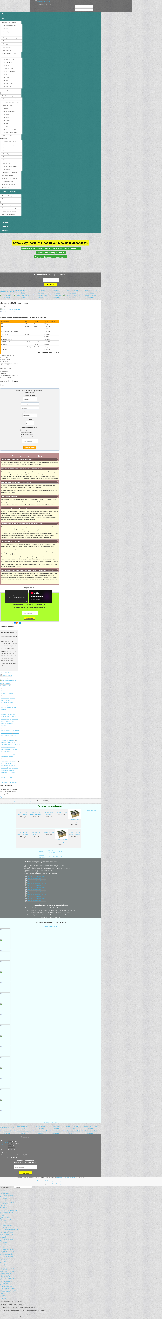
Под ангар (3, 1220)
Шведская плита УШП (6, 1212)
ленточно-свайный (6, 733)
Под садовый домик (6, 1226)
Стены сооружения (29, 411)
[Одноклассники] (17, 623)
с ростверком (5, 716)
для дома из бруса (11, 765)
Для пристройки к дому (7, 1202)
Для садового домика (6, 1249)
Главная (2, 1190)
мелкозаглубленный (7, 700)
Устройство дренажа (26, 432)
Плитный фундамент (6, 1286)
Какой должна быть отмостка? (10, 541)
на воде (10, 763)
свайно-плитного (11, 735)
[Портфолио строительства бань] (5, 933)
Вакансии (3, 1297)
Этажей (30, 419)
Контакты (3, 1298)
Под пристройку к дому (7, 1251)
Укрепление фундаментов (9, 782)
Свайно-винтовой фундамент (9, 761)
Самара (65, 1184)
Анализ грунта (25, 430)
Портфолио (3, 1295)
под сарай (10, 723)
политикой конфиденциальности (65, 1177)
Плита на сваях (50, 856)
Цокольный (59, 856)
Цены (1, 1293)
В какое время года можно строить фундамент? (16, 508)
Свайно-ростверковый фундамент (10, 1285)
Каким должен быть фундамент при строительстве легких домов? (22, 523)
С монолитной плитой (6, 1232)
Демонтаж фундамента (7, 1278)
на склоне (9, 751)
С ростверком (4, 1214)
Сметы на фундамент (6, 1281)
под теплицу (10, 754)
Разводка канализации (27, 434)
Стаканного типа (5, 1217)
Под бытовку (3, 1241)
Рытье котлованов (6, 777)
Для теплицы (3, 1207)
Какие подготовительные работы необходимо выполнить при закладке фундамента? (28, 570)
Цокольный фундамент (7, 1292)
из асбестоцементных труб (8, 1234)
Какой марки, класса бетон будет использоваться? (17, 459)
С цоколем (3, 1215)
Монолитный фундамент (8, 714)
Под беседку (3, 1259)
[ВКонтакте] (15, 623)
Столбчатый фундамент (8, 740)
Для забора (3, 1198)
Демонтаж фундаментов (7, 678)
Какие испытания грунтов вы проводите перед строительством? (21, 469)
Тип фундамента (30, 395)
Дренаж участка (5, 683)
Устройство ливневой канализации (30, 436)
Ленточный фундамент (7, 291)
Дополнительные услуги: (29, 427)
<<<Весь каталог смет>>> (91, 810)
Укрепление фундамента (7, 1275)
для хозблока (11, 772)
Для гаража (3, 1200)
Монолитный (59, 851)
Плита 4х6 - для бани (62, 812)
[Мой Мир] (20, 623)
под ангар (13, 719)
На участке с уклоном (6, 1254)
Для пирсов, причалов (6, 1258)
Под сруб (2, 1205)
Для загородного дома (6, 1195)
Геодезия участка (5, 672)
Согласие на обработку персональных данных (50, 1181)
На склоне (3, 1237)
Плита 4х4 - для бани (48, 832)
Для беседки (4, 1209)
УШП (17, 714)
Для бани (2, 1197)
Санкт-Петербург (57, 1184)
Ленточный (41, 851)
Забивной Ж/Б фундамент (7, 1271)
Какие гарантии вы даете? (9, 496)
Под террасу (3, 1270)
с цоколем (14, 716)
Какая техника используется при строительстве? (16, 482)
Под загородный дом (6, 1219)
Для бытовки (4, 1264)
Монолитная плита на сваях (8, 1290)
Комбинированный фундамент (10, 730)
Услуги (2, 1192)
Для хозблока (4, 1203)
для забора (9, 756)
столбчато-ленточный (7, 749)
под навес (10, 702)
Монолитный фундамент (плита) (9, 1210)
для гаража (11, 705)
